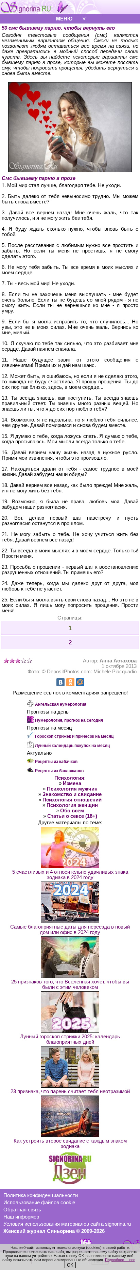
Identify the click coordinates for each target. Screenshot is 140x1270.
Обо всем (72, 810)
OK (70, 1265)
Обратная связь (22, 1209)
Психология (69, 778)
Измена (72, 783)
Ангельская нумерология (60, 704)
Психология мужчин (72, 789)
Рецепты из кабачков (56, 761)
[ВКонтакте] (60, 682)
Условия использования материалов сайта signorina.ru (67, 1224)
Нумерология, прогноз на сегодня (69, 720)
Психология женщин (72, 805)
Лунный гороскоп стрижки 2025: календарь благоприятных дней (70, 1039)
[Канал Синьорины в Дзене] (70, 1182)
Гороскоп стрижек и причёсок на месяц (74, 736)
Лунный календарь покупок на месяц (72, 745)
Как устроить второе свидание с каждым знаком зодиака (70, 1143)
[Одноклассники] (70, 682)
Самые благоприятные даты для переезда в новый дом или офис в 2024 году (70, 929)
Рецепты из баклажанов (59, 770)
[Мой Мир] (80, 682)
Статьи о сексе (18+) (72, 816)
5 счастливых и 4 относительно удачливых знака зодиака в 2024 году (70, 874)
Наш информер (21, 1217)
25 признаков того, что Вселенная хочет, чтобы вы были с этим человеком (70, 984)
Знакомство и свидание (72, 794)
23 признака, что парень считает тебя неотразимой (70, 1091)
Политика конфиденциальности (40, 1195)
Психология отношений (72, 799)
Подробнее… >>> (120, 1260)
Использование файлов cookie (39, 1202)
